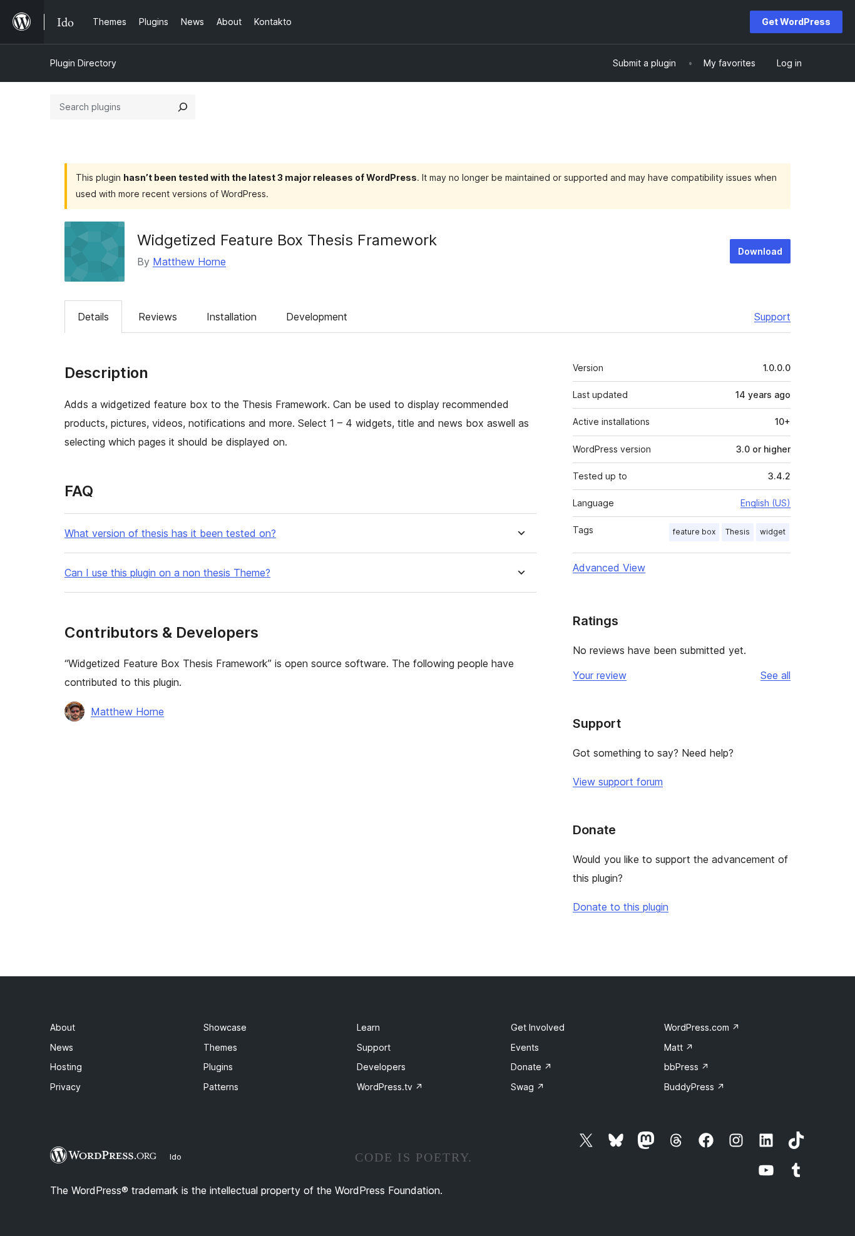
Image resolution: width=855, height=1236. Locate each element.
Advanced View (609, 567)
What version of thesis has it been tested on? (170, 533)
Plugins (218, 1066)
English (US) (765, 503)
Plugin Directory (83, 63)
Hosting (66, 1066)
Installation (232, 316)
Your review (600, 675)
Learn (368, 1027)
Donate (531, 1066)
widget (773, 531)
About (62, 1027)
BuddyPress (694, 1086)
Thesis (737, 531)
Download (760, 251)
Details (93, 316)
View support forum (618, 781)
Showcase (225, 1027)
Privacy (65, 1086)
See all (775, 675)
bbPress (686, 1066)
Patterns (220, 1086)
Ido (176, 1157)
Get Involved (538, 1027)
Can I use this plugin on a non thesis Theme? (167, 573)
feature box (694, 531)
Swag (528, 1086)
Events (525, 1047)
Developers (381, 1066)
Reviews (157, 316)
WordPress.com (702, 1027)
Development (316, 316)
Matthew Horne (189, 261)
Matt (679, 1047)
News (61, 1047)
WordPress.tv (390, 1086)
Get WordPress (796, 21)
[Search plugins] (182, 107)
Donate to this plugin (620, 907)
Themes (220, 1047)
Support (772, 316)
